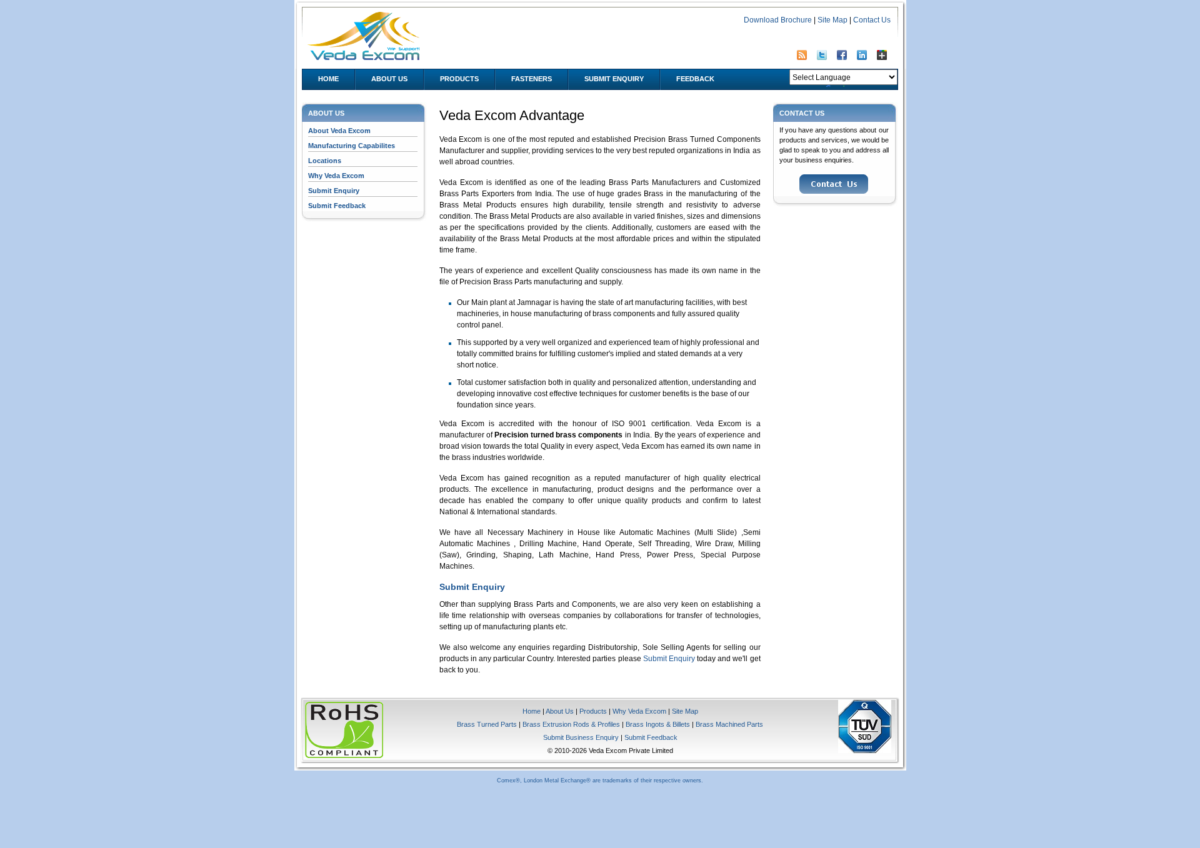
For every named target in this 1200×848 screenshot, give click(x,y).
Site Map (833, 20)
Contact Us (872, 20)
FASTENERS (531, 78)
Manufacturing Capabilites (351, 145)
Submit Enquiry (333, 190)
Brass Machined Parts (729, 724)
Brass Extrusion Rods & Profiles (571, 724)
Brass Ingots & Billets (658, 724)
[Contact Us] (833, 191)
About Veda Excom (339, 130)
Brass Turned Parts (487, 724)
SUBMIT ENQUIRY (614, 78)
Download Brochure (778, 20)
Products (593, 711)
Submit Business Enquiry (581, 737)
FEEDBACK (695, 78)
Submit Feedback (337, 205)
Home (531, 711)
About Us (389, 78)
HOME (328, 78)
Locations (324, 160)
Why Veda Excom (336, 175)
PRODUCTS (459, 78)
